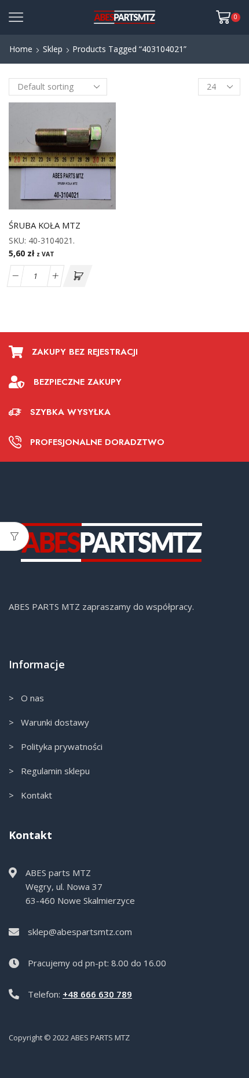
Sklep (53, 48)
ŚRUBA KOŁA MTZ (44, 225)
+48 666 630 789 (97, 994)
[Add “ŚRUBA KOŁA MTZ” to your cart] (77, 276)
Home (20, 48)
